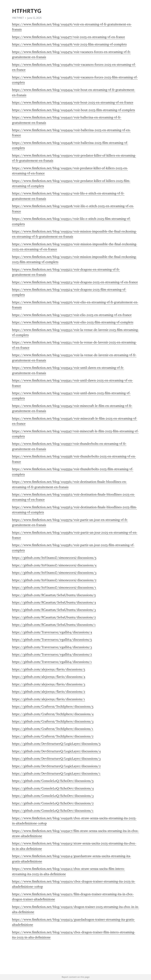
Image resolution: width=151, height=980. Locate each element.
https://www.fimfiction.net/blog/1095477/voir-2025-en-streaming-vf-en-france (68, 37)
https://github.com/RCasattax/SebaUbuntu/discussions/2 (54, 617)
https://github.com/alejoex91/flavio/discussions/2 (48, 692)
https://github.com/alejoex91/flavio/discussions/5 (48, 669)
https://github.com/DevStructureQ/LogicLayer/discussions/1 (56, 773)
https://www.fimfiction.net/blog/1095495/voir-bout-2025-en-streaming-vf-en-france (72, 102)
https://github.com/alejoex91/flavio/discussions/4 (48, 677)
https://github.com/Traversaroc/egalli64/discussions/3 (52, 647)
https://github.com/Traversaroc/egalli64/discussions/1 (52, 662)
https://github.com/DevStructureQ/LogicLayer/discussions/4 (56, 751)
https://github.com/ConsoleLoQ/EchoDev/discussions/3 (53, 796)
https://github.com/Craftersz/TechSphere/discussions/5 (52, 706)
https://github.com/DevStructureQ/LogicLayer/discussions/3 (56, 759)
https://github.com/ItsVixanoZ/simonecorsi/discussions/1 (54, 587)
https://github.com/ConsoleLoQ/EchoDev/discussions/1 (53, 811)
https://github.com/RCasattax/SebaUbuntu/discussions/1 (54, 625)
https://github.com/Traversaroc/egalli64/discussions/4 (52, 632)
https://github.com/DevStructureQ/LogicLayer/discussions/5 (56, 744)
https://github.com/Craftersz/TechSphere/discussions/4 (53, 714)
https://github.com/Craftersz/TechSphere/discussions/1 (52, 729)
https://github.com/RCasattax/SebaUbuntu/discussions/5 (54, 595)
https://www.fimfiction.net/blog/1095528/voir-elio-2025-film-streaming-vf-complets (72, 322)
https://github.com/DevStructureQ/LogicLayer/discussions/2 (56, 766)
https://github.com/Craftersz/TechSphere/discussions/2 (53, 736)
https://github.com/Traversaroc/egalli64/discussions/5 (52, 640)
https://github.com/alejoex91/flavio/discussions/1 (48, 699)
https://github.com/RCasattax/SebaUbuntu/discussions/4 (54, 602)
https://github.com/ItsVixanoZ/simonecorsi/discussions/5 (54, 558)
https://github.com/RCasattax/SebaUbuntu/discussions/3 (54, 610)
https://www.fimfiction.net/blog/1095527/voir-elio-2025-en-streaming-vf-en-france (72, 315)
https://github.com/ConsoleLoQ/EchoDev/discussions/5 (53, 781)
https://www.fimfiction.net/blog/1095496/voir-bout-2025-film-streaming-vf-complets (73, 110)
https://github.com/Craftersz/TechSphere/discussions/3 (53, 721)
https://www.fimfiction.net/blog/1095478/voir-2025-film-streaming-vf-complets (69, 44)
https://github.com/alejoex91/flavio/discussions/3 (48, 684)
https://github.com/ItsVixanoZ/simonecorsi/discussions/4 (54, 565)
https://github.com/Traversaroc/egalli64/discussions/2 (52, 654)
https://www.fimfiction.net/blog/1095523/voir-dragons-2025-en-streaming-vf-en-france (75, 282)
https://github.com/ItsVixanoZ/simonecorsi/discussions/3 (54, 573)
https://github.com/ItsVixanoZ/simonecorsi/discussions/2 (54, 580)
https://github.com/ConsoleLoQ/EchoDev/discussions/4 (53, 788)
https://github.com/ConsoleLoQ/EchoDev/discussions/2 (53, 803)
